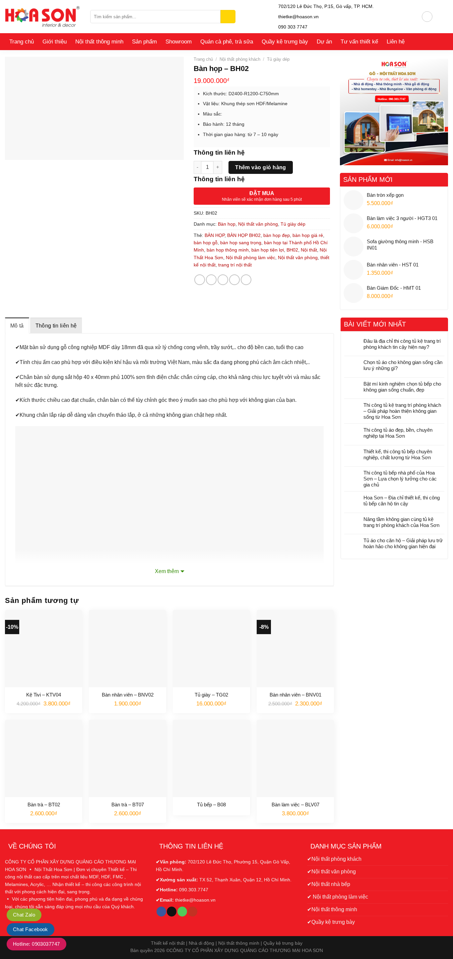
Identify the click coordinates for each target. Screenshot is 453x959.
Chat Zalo (24, 915)
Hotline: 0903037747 (36, 944)
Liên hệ (396, 41)
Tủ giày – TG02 (211, 695)
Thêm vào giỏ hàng (260, 167)
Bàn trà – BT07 (127, 804)
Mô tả (17, 326)
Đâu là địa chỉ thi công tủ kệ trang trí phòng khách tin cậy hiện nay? (402, 344)
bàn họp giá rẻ (307, 235)
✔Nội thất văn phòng (331, 871)
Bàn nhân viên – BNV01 (295, 695)
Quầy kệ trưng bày (285, 41)
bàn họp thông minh (228, 250)
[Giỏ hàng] (440, 16)
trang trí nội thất (235, 264)
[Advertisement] (394, 608)
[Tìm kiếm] (228, 16)
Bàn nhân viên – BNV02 (128, 695)
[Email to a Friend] (223, 279)
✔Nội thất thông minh (332, 909)
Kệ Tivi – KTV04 (43, 695)
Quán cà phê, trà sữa (226, 41)
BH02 (292, 250)
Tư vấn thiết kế (359, 41)
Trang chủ (21, 41)
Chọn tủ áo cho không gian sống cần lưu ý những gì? (402, 365)
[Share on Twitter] (211, 279)
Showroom (178, 41)
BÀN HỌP (215, 235)
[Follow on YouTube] (192, 912)
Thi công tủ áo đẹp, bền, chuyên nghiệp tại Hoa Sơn (397, 433)
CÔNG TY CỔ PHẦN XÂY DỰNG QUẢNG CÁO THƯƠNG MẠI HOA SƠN (246, 950)
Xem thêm (167, 571)
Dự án (324, 41)
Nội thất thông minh (99, 41)
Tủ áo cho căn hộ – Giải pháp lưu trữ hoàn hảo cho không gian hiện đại (403, 543)
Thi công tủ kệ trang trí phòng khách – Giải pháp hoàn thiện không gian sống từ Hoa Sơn (402, 411)
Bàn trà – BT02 (44, 804)
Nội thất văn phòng (258, 224)
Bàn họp (226, 224)
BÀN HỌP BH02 (244, 235)
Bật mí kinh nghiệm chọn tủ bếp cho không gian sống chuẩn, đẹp (402, 387)
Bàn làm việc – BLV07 (295, 804)
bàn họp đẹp (276, 235)
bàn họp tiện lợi (267, 250)
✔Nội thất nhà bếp (328, 884)
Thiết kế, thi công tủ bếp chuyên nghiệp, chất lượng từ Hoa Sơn (397, 454)
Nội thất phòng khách (240, 59)
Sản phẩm (144, 41)
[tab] (17, 325)
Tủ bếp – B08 (211, 804)
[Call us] (182, 912)
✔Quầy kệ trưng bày (331, 922)
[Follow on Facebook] (161, 912)
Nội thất (309, 250)
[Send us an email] (171, 912)
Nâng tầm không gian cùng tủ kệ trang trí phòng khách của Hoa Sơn (401, 522)
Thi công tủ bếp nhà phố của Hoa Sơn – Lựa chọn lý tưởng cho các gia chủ (400, 478)
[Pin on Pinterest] (234, 279)
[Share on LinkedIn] (246, 279)
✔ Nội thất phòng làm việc (337, 897)
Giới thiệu (54, 41)
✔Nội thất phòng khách (334, 859)
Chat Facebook (30, 929)
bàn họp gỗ (206, 242)
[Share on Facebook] (199, 279)
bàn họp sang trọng (240, 242)
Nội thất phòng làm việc (250, 257)
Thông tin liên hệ (56, 326)
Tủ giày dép (278, 59)
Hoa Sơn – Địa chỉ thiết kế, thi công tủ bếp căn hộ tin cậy (401, 500)
